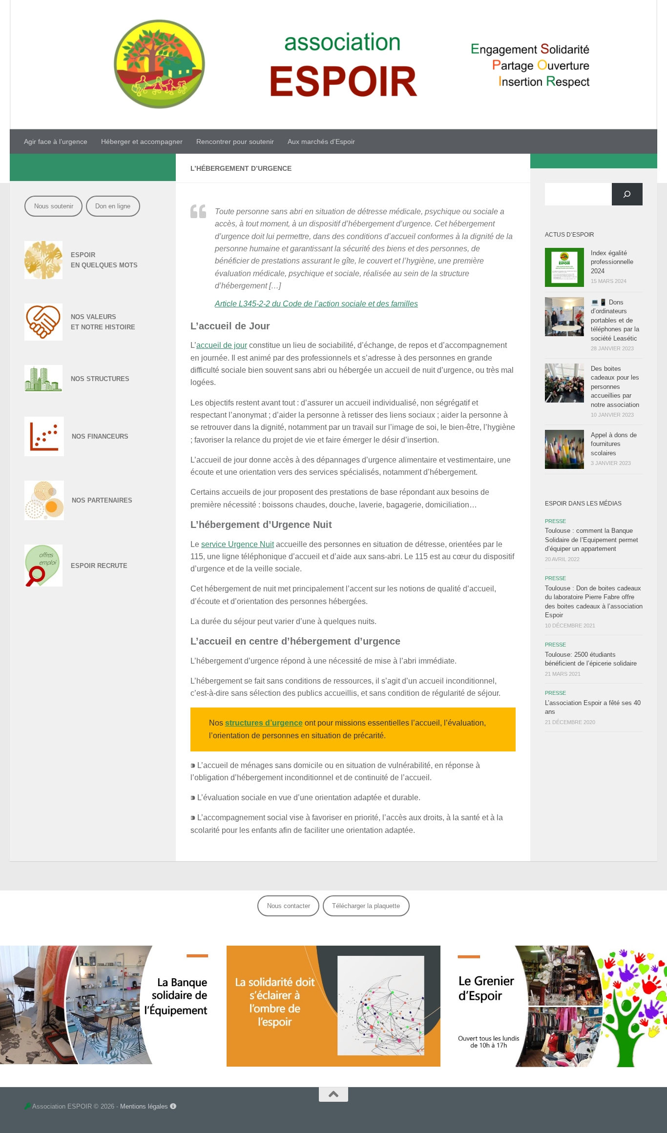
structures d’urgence (264, 723)
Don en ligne (112, 206)
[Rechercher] (627, 194)
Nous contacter (288, 906)
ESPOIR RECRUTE (99, 565)
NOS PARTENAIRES (102, 500)
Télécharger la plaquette (366, 906)
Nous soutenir (53, 206)
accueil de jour (221, 345)
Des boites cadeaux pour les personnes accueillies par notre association (615, 386)
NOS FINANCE (93, 436)
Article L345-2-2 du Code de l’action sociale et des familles (316, 304)
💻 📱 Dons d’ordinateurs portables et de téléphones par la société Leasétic (615, 320)
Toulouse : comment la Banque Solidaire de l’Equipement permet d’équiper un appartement (591, 539)
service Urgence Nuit (237, 544)
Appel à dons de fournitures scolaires (614, 444)
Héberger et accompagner (142, 141)
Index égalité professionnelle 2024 (612, 262)
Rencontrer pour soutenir (235, 141)
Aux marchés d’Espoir (321, 141)
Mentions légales (145, 1106)
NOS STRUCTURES (100, 379)
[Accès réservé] (27, 1106)
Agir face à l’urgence (55, 141)
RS (124, 436)
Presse (555, 521)
